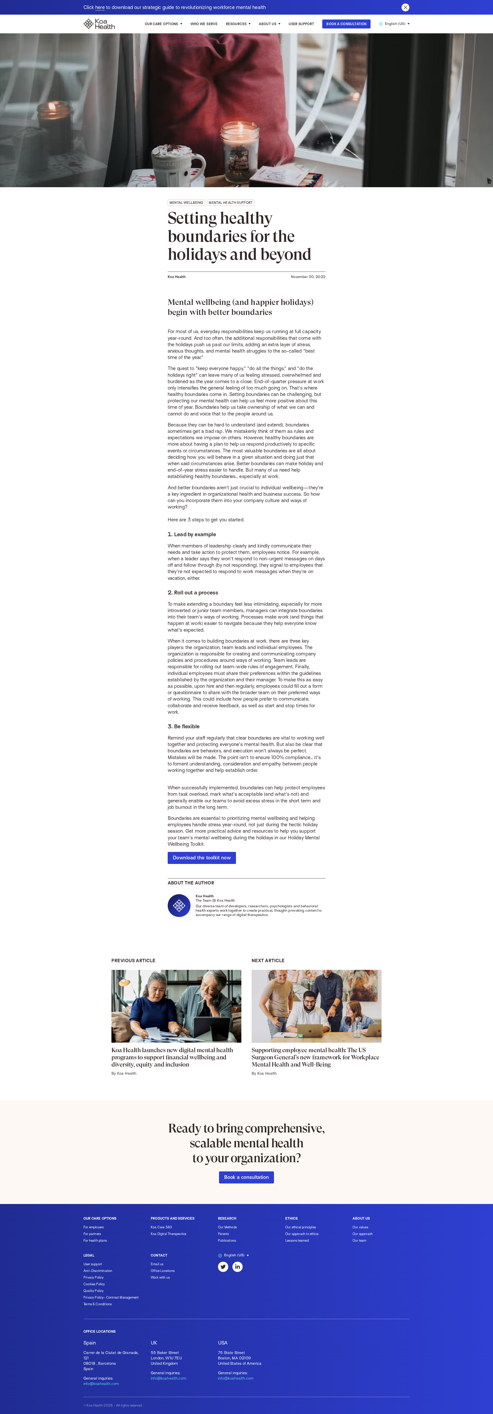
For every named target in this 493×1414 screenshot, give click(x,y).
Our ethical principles (300, 1227)
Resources (236, 24)
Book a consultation (246, 1177)
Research (227, 1218)
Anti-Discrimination (97, 1271)
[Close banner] (405, 7)
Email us (157, 1264)
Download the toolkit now (202, 857)
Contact (159, 1255)
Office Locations (163, 1271)
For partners (92, 1234)
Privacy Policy (93, 1277)
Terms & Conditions (97, 1304)
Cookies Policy (94, 1284)
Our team (359, 1240)
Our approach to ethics (301, 1234)
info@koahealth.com (101, 1384)
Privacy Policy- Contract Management (111, 1297)
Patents (223, 1234)
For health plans (95, 1240)
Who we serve (204, 24)
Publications (227, 1240)
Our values (360, 1227)
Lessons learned (297, 1240)
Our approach (363, 1234)
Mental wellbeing (186, 203)
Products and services (172, 1218)
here (100, 7)
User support (92, 1264)
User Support (301, 24)
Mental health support (231, 203)
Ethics (291, 1218)
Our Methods (227, 1227)
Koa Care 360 (161, 1227)
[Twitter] (223, 1267)
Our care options (161, 24)
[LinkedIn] (237, 1267)
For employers (93, 1227)
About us (267, 24)
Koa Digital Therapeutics (168, 1234)
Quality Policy (93, 1291)
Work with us (160, 1277)
